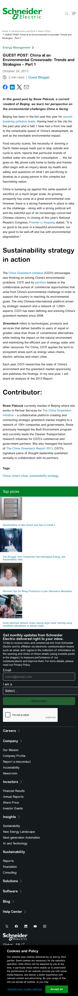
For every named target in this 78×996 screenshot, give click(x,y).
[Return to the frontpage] (21, 13)
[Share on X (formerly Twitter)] (19, 88)
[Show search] (66, 14)
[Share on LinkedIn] (12, 88)
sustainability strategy (44, 475)
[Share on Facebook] (5, 88)
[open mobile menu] (74, 14)
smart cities (20, 475)
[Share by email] (26, 88)
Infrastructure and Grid (23, 31)
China (7, 475)
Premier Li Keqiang (42, 222)
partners (40, 282)
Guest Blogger (39, 77)
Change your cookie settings (25, 989)
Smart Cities (44, 31)
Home (5, 31)
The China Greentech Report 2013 (30, 448)
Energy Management (16, 47)
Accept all (57, 989)
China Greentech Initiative (26, 273)
